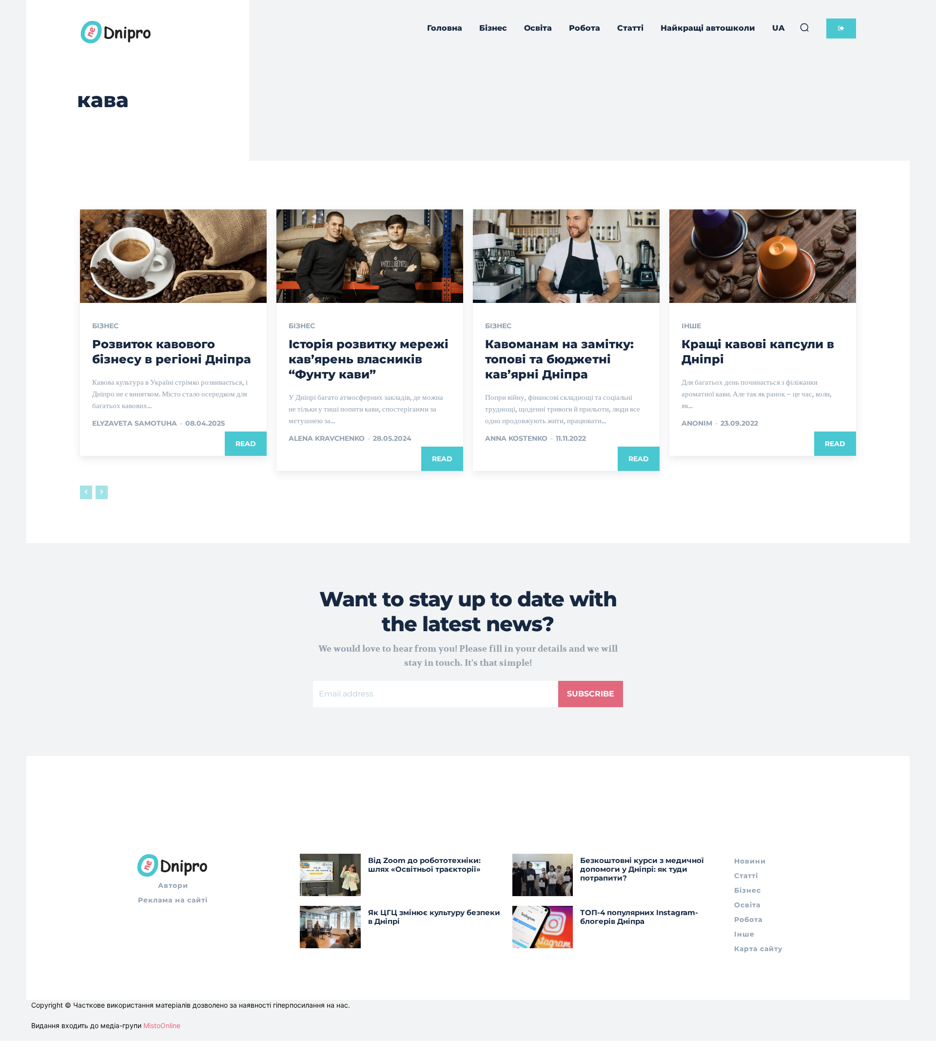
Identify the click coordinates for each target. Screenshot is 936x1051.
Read (245, 443)
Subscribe (590, 693)
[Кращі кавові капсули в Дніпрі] (762, 256)
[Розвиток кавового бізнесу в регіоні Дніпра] (173, 256)
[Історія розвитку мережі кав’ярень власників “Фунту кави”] (369, 256)
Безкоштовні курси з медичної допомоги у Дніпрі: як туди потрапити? (642, 869)
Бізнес (105, 325)
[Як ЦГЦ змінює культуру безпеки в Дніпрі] (330, 927)
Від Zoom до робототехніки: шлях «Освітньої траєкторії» (424, 865)
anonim (697, 423)
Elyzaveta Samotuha (134, 423)
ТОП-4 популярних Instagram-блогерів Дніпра (639, 917)
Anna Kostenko (516, 438)
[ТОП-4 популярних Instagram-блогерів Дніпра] (542, 927)
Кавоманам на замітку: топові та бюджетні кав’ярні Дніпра (559, 359)
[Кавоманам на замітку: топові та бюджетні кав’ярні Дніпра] (566, 256)
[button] (804, 27)
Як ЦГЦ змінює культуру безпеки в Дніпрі (434, 917)
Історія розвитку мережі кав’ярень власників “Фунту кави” (368, 359)
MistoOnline (161, 1025)
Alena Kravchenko (327, 438)
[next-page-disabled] (102, 492)
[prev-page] (86, 492)
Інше (691, 325)
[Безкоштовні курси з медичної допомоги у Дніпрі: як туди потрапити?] (542, 875)
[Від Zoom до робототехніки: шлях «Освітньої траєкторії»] (330, 875)
